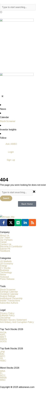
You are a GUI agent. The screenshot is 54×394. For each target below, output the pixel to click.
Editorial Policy (7, 315)
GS (1, 358)
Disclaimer (5, 317)
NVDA (3, 332)
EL (1, 373)
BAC (2, 354)
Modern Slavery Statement (13, 319)
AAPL (3, 334)
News (3, 274)
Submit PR (5, 248)
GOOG (3, 341)
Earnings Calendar (9, 291)
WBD (2, 380)
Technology (6, 272)
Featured (4, 277)
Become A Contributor (11, 246)
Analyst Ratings (7, 296)
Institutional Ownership (11, 298)
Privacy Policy (7, 313)
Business (4, 270)
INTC (2, 375)
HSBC (3, 360)
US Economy (6, 263)
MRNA (3, 377)
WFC (2, 356)
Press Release (7, 279)
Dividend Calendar (9, 294)
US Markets (6, 261)
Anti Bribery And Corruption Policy (17, 322)
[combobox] (18, 7)
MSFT (3, 337)
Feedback (5, 251)
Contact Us (5, 244)
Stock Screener (7, 289)
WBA (2, 371)
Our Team (5, 237)
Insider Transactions (10, 300)
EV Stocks (5, 268)
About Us (4, 235)
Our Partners (6, 240)
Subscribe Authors (9, 302)
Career (3, 242)
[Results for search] (27, 12)
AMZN (3, 339)
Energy (3, 265)
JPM (2, 351)
